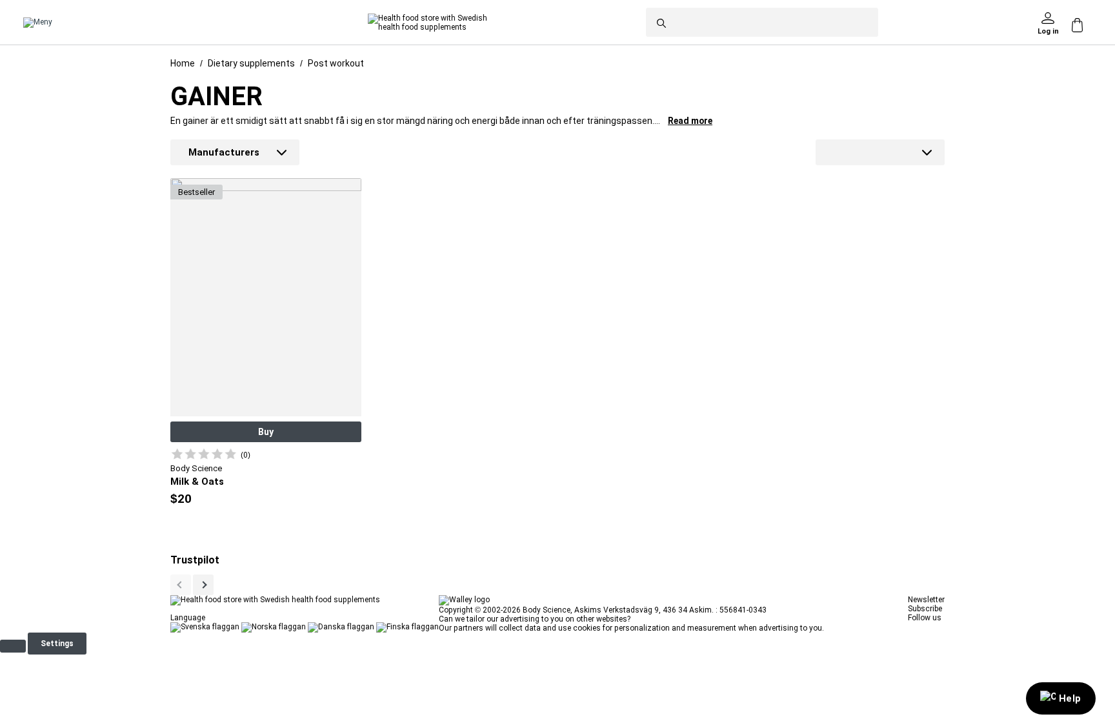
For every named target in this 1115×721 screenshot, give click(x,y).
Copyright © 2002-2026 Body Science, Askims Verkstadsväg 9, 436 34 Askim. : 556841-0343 (603, 609)
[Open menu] (37, 22)
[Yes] (13, 646)
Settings (57, 643)
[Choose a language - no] (273, 626)
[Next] (180, 584)
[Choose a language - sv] (204, 626)
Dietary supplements (251, 63)
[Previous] (203, 584)
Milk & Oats (197, 481)
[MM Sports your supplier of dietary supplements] (427, 23)
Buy (266, 432)
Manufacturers (223, 152)
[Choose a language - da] (341, 626)
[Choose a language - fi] (407, 626)
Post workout (336, 63)
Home (182, 63)
